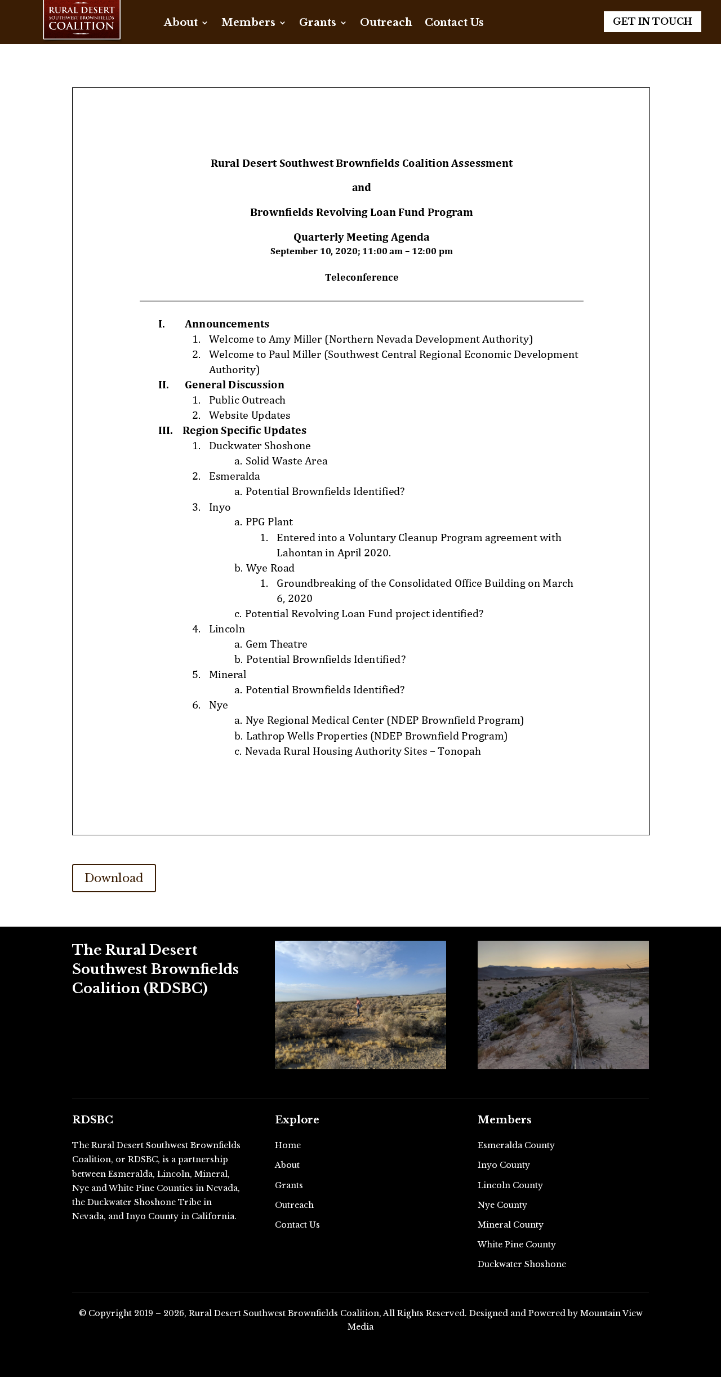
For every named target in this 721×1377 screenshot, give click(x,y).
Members (248, 24)
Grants (317, 24)
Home (288, 1145)
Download (114, 878)
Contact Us (454, 24)
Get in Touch (652, 21)
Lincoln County (510, 1185)
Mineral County (511, 1225)
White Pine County (517, 1244)
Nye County (502, 1205)
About (181, 24)
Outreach (386, 24)
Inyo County (504, 1165)
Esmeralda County (516, 1145)
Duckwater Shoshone (522, 1264)
